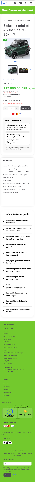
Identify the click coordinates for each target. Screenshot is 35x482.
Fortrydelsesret (8, 361)
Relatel (19, 418)
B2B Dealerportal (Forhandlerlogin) (13, 352)
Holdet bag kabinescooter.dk (12, 355)
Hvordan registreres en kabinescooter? (15, 278)
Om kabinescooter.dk (9, 336)
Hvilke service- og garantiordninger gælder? (16, 286)
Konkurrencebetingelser (10, 358)
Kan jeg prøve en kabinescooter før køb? (18, 310)
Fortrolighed (7, 342)
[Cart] (31, 3)
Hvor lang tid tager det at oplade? (16, 245)
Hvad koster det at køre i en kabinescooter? (17, 253)
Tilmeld (7, 475)
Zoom (18, 62)
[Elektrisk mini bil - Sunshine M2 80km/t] (17, 48)
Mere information (8, 79)
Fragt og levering (8, 328)
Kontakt (6, 333)
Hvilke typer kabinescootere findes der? (17, 221)
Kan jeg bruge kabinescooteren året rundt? (18, 262)
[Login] (25, 3)
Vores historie (7, 339)
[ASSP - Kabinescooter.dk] (17, 10)
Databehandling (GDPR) (10, 347)
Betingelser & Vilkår (9, 344)
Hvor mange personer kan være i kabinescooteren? (19, 270)
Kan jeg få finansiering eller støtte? (17, 302)
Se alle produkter (6, 402)
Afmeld (14, 475)
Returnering (7, 331)
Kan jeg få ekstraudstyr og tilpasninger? (16, 294)
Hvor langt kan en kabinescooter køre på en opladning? (19, 237)
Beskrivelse (7, 160)
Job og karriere (8, 363)
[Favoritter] (21, 3)
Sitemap (6, 350)
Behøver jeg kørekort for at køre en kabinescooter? (18, 229)
